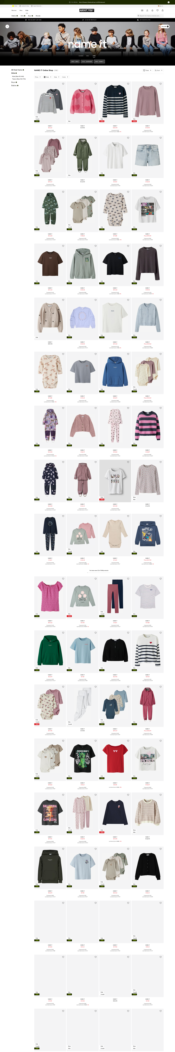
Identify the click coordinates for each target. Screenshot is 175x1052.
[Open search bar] (138, 16)
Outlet (15, 5)
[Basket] (163, 10)
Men (21, 10)
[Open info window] (169, 2)
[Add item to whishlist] (63, 84)
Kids (27, 10)
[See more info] (50, 133)
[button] (147, 70)
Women (13, 10)
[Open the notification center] (152, 10)
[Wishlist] (157, 10)
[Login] (147, 10)
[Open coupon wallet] (142, 10)
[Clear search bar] (162, 15)
